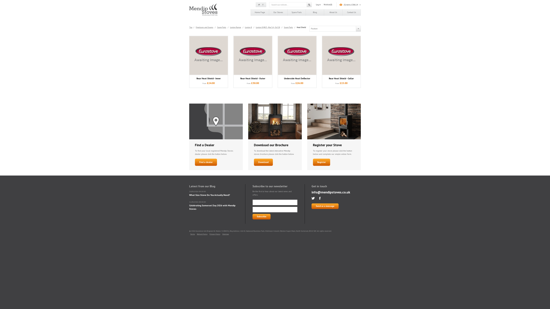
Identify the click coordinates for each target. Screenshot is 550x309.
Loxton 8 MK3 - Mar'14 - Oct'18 (268, 27)
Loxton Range (235, 27)
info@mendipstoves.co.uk (331, 192)
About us (333, 12)
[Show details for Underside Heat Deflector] (297, 55)
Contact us (351, 12)
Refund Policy (202, 234)
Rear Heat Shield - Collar (341, 78)
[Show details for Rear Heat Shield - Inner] (208, 55)
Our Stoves (278, 12)
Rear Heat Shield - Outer (252, 78)
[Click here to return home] (203, 15)
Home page (260, 12)
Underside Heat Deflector (297, 78)
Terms (192, 234)
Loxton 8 (248, 27)
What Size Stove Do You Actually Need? (209, 195)
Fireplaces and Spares (204, 27)
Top (190, 27)
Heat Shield (301, 27)
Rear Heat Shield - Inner (209, 78)
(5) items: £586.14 (351, 5)
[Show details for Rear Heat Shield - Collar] (341, 55)
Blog (315, 12)
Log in (318, 4)
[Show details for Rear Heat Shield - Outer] (253, 55)
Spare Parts (297, 12)
